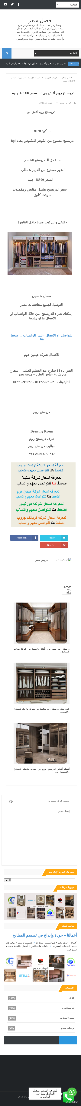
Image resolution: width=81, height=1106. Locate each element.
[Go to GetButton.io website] (72, 1102)
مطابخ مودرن (67, 1017)
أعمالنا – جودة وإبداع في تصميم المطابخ (45, 935)
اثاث (71, 997)
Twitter (50, 537)
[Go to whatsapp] (72, 1092)
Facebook (22, 537)
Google (51, 545)
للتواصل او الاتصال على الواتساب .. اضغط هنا (41, 337)
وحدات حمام (67, 1028)
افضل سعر (40, 20)
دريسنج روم (68, 1007)
